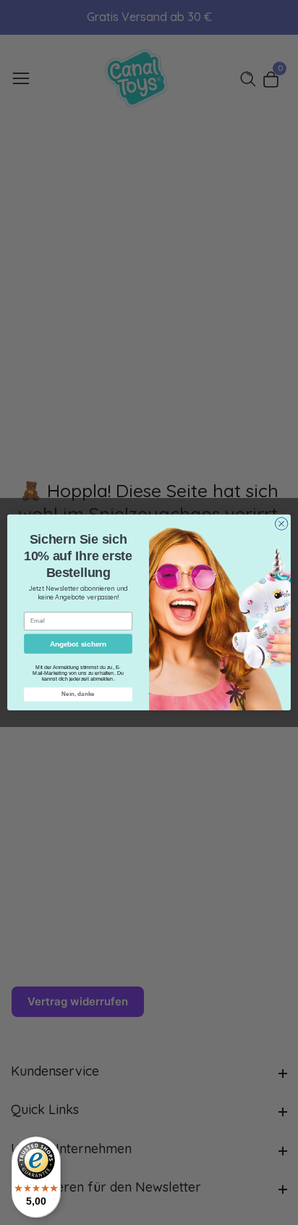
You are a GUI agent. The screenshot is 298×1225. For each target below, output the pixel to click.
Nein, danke (77, 694)
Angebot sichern (78, 644)
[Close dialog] (281, 524)
